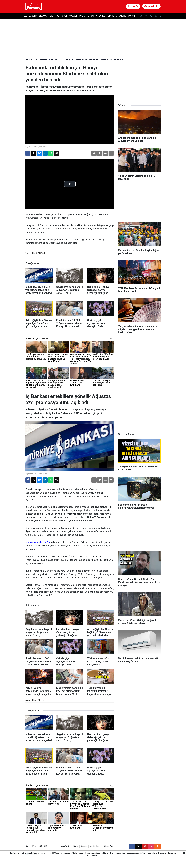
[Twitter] (33, 153)
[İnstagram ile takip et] (141, 15)
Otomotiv (121, 16)
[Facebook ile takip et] (145, 15)
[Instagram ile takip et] (151, 846)
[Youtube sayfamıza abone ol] (155, 15)
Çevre (111, 16)
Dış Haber (55, 16)
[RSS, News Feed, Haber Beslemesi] (157, 846)
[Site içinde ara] (160, 15)
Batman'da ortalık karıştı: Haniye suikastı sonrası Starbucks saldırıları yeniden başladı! (87, 59)
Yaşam (131, 16)
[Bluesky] (39, 153)
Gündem (33, 16)
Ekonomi (43, 16)
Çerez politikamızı (121, 853)
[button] (99, 153)
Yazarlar (101, 16)
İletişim (84, 846)
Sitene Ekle (108, 846)
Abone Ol (133, 6)
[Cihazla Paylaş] (56, 153)
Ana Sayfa (32, 59)
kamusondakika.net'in (37, 542)
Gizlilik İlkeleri (95, 846)
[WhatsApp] (50, 153)
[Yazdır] (94, 153)
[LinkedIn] (45, 153)
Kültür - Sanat (86, 16)
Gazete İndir (151, 6)
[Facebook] (27, 153)
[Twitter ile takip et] (150, 15)
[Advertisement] (139, 80)
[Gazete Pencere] (33, 6)
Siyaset (73, 16)
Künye (75, 846)
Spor (64, 16)
